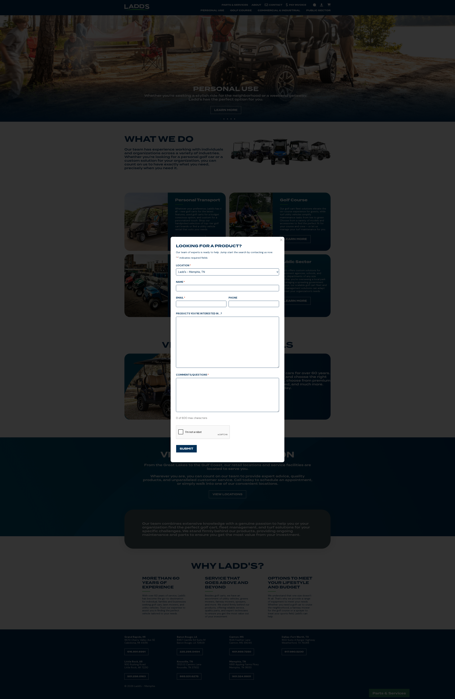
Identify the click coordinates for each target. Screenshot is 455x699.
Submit (186, 449)
